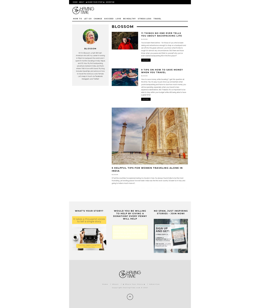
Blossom (144, 39)
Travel (157, 19)
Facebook (99, 76)
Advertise (110, 2)
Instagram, (86, 79)
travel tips (86, 71)
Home (75, 2)
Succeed (109, 19)
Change (98, 19)
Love (118, 19)
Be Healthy (129, 19)
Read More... (146, 60)
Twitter (96, 79)
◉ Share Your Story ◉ (95, 2)
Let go (88, 19)
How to (77, 19)
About (81, 2)
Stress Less (144, 19)
